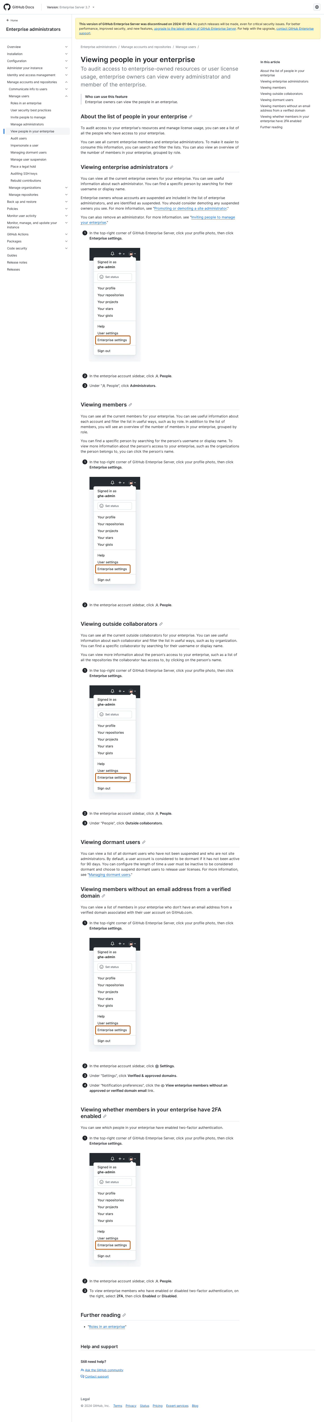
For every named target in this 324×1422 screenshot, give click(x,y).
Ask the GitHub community (104, 1370)
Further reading (101, 1315)
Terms (117, 1405)
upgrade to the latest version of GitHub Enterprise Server (195, 28)
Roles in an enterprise (107, 1326)
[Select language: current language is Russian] (316, 7)
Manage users (186, 47)
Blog (195, 1405)
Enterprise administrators (33, 29)
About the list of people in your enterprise (134, 116)
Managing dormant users (109, 874)
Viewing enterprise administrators (124, 167)
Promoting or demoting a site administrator (190, 208)
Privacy (131, 1405)
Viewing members (104, 404)
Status (144, 1405)
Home (14, 20)
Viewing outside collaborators (119, 624)
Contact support (97, 1376)
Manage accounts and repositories (146, 47)
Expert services (177, 1405)
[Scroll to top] (314, 1412)
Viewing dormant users (110, 842)
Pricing (158, 1405)
